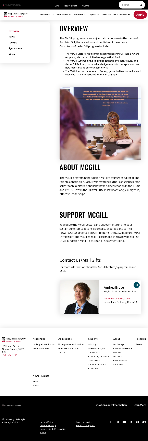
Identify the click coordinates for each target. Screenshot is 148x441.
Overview (14, 31)
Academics (45, 14)
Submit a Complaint (85, 425)
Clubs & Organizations (98, 356)
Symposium (15, 48)
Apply (140, 14)
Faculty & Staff (70, 6)
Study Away (94, 352)
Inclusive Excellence (122, 348)
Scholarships (94, 360)
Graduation (93, 368)
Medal (12, 54)
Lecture (13, 42)
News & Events (120, 14)
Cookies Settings (48, 425)
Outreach (117, 356)
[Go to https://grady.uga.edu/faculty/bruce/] (137, 285)
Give (57, 6)
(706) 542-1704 (9, 355)
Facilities (117, 352)
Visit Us (61, 352)
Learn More (140, 405)
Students (78, 14)
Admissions (62, 14)
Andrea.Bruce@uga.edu (117, 298)
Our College (118, 344)
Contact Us (118, 364)
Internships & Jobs (97, 348)
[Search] (141, 4)
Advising (92, 344)
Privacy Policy (46, 422)
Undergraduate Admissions (71, 344)
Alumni (85, 6)
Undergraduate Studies (44, 344)
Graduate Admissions (68, 348)
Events (36, 385)
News (12, 36)
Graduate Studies (41, 348)
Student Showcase (97, 364)
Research (106, 14)
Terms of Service (84, 422)
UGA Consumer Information (111, 405)
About (92, 14)
